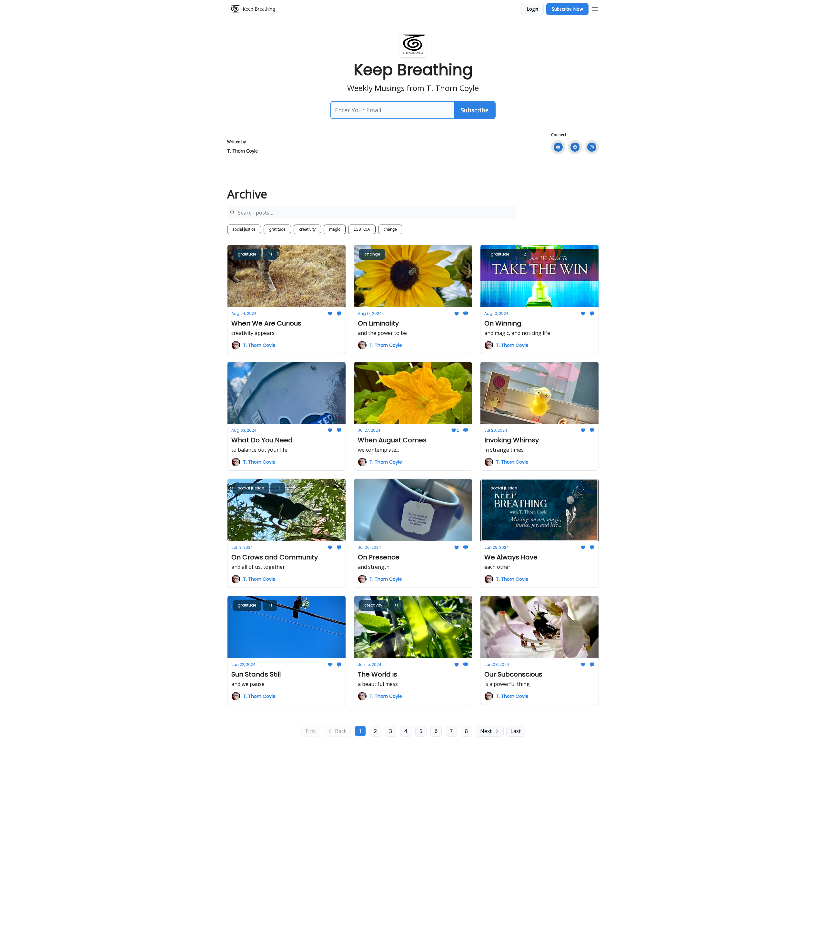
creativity (307, 229)
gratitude (277, 229)
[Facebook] (575, 147)
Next (486, 731)
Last (515, 731)
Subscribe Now (567, 9)
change (390, 229)
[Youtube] (558, 147)
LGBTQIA (362, 229)
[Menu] (595, 8)
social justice (244, 229)
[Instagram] (592, 147)
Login (532, 9)
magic (334, 229)
